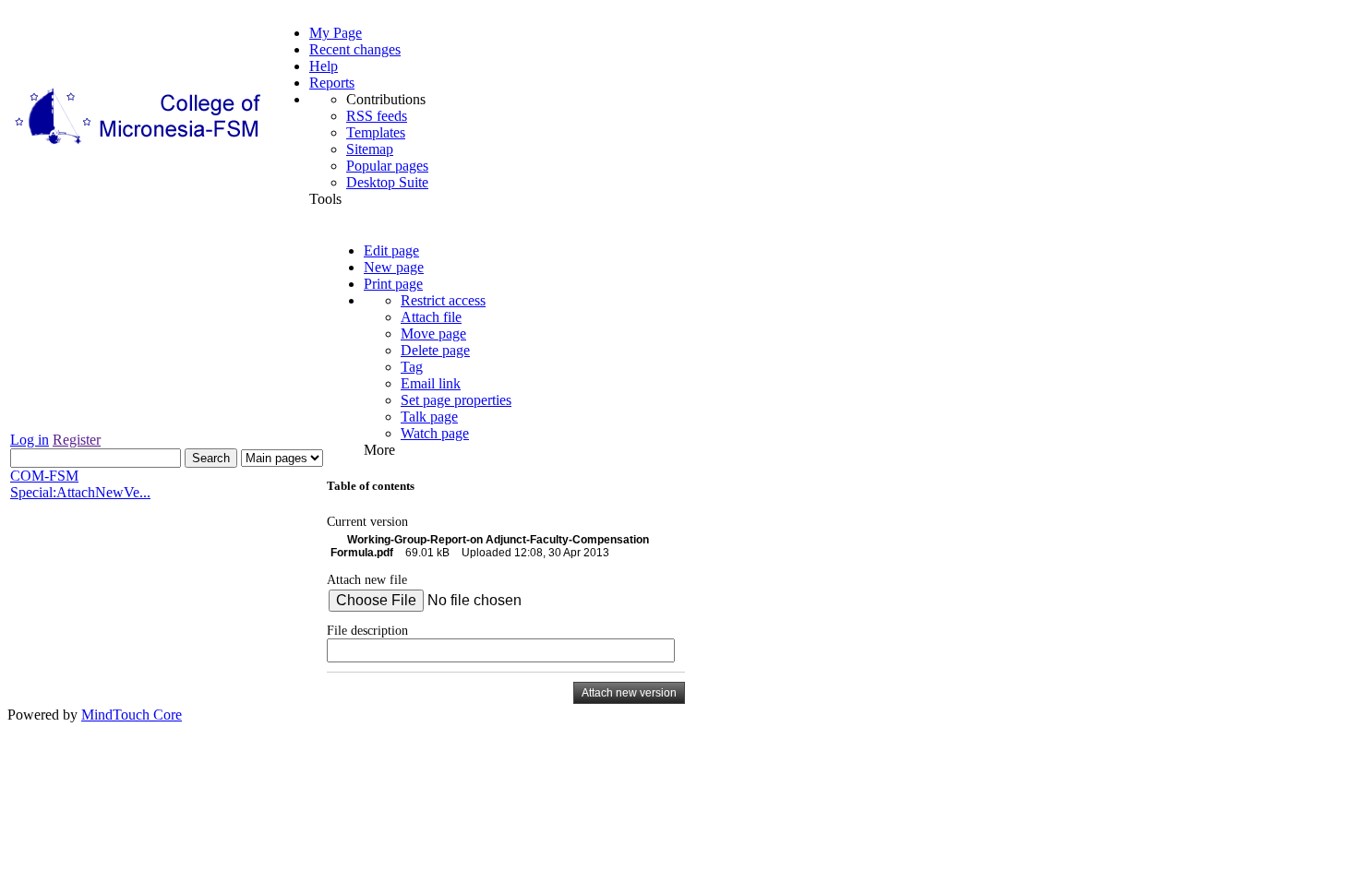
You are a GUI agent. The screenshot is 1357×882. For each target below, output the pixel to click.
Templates (375, 132)
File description (367, 630)
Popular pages (387, 165)
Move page (433, 333)
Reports (331, 82)
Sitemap (369, 149)
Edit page (391, 250)
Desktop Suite (387, 182)
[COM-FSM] (139, 144)
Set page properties (456, 400)
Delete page (435, 350)
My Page (335, 33)
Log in (29, 439)
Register (77, 439)
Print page (393, 284)
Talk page (429, 416)
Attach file (431, 317)
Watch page (435, 433)
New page (394, 267)
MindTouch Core (131, 714)
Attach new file (367, 579)
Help (323, 66)
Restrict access (443, 300)
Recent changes (355, 49)
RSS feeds (376, 116)
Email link (431, 383)
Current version (367, 521)
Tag (412, 367)
